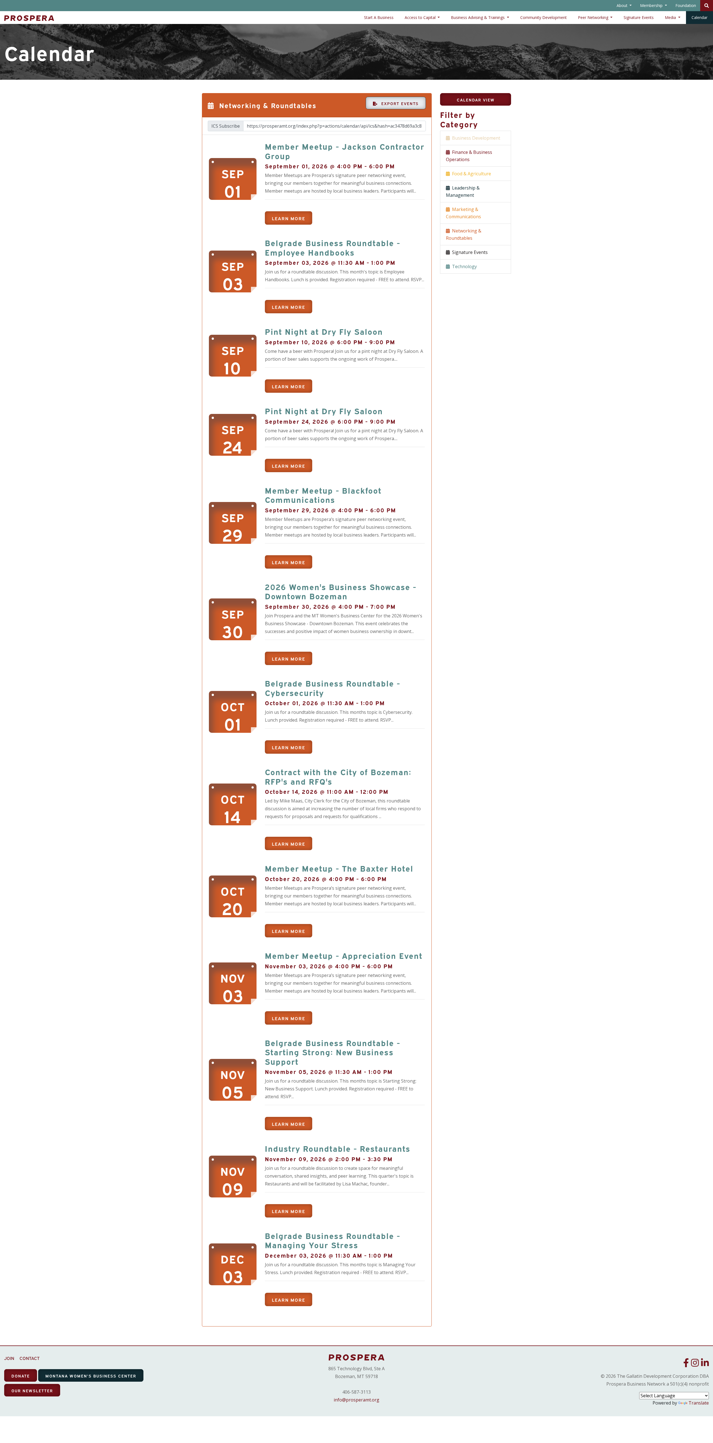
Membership (652, 5)
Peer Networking (593, 17)
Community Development (543, 17)
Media (671, 17)
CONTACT (29, 1358)
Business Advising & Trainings (478, 17)
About (623, 5)
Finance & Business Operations (469, 156)
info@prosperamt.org (356, 1400)
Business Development (475, 138)
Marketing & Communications (463, 213)
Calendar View (476, 99)
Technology (463, 266)
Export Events (398, 103)
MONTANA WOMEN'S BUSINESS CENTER (90, 1375)
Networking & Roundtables (463, 234)
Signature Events (639, 17)
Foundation (685, 5)
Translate (698, 1403)
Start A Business (379, 17)
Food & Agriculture (470, 174)
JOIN (9, 1358)
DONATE (20, 1375)
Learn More (288, 218)
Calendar (699, 17)
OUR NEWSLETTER (32, 1390)
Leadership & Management (463, 191)
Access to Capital (421, 17)
